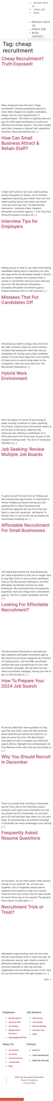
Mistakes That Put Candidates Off (20, 299)
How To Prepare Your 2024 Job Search (22, 683)
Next (48, 979)
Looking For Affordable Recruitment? (24, 607)
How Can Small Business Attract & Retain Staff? (20, 143)
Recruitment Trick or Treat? (22, 909)
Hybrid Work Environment (14, 375)
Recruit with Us (40, 4)
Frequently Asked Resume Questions (20, 835)
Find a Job (39, 10)
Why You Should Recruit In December (26, 759)
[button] (38, 16)
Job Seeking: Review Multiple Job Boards (22, 451)
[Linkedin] (32, 1090)
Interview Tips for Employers (19, 223)
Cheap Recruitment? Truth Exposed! (22, 61)
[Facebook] (21, 1090)
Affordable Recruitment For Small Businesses (25, 527)
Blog (36, 13)
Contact (38, 36)
